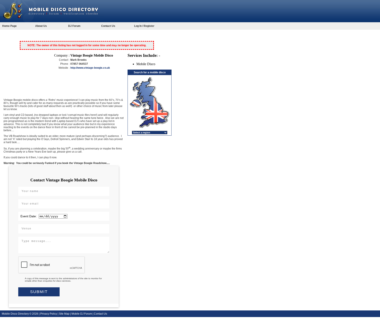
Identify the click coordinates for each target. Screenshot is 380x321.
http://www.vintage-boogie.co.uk (90, 67)
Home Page (9, 26)
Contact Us (108, 26)
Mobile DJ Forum (81, 313)
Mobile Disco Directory (15, 313)
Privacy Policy (48, 313)
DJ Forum (74, 26)
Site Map (64, 313)
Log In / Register (144, 26)
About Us (41, 26)
